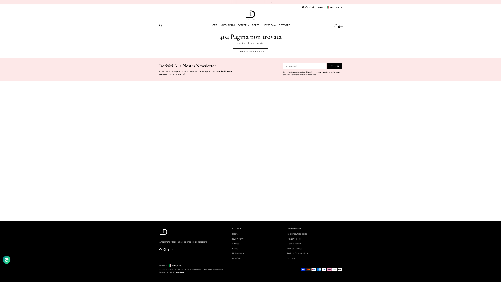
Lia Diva (177, 270)
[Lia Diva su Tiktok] (310, 7)
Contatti (291, 258)
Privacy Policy (294, 238)
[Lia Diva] (250, 15)
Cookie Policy (294, 243)
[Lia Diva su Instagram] (306, 7)
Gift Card (236, 258)
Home (235, 234)
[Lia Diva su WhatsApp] (313, 7)
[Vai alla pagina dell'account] (335, 25)
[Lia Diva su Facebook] (303, 7)
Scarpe (235, 243)
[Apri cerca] (160, 25)
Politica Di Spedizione (298, 253)
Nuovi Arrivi (238, 238)
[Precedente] (230, 2)
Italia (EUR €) (335, 7)
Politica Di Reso (294, 248)
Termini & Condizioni (297, 234)
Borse (235, 248)
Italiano (320, 7)
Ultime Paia (238, 253)
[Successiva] (271, 2)
